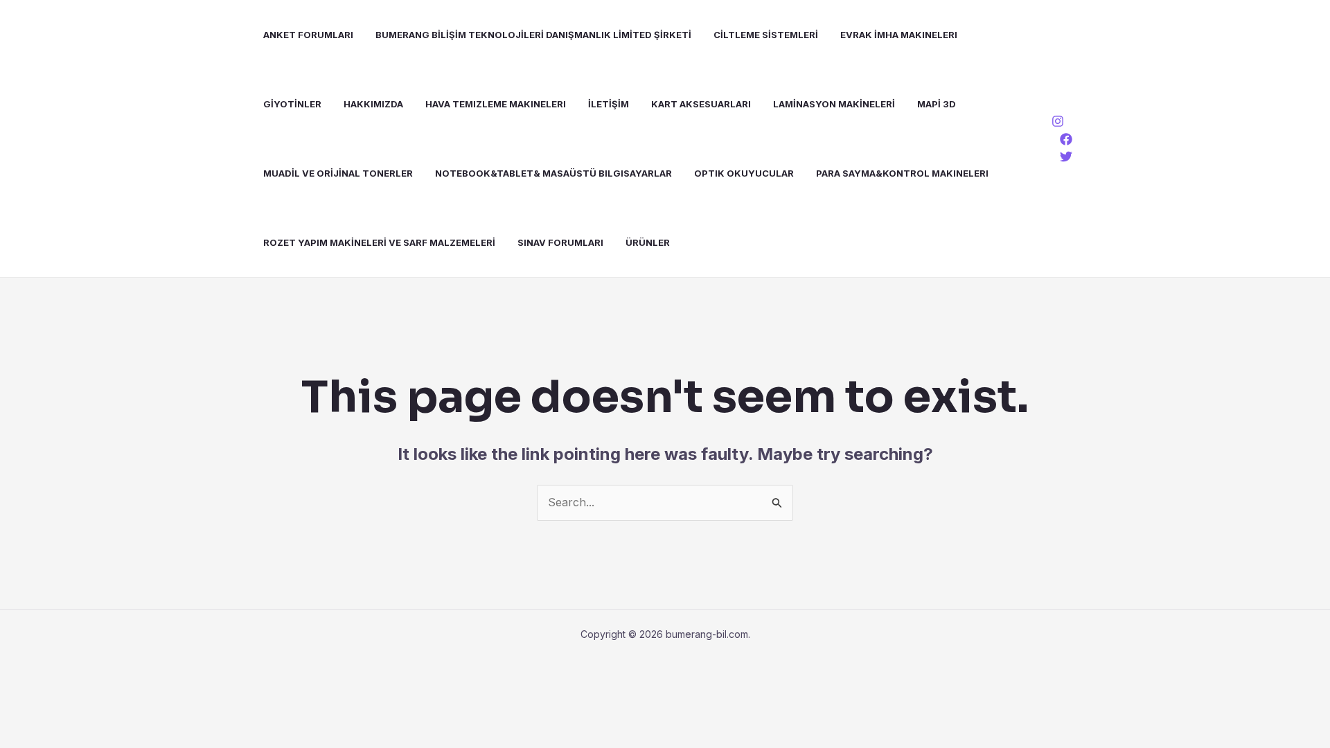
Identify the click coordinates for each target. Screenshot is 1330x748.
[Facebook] (1066, 139)
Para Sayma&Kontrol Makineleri (902, 173)
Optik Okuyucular (744, 173)
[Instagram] (1058, 121)
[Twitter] (1066, 156)
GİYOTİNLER (292, 103)
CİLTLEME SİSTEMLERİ (765, 34)
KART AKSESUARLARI (701, 103)
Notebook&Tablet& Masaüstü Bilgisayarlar (553, 173)
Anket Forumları (308, 34)
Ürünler (648, 242)
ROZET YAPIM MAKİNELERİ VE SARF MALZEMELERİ (379, 242)
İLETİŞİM (608, 103)
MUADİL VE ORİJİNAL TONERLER (338, 173)
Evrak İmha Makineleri (898, 34)
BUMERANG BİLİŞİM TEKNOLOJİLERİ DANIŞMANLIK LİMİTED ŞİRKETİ (533, 34)
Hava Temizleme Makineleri (495, 103)
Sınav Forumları (560, 242)
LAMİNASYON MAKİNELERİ (834, 103)
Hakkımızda (373, 103)
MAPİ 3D (936, 103)
